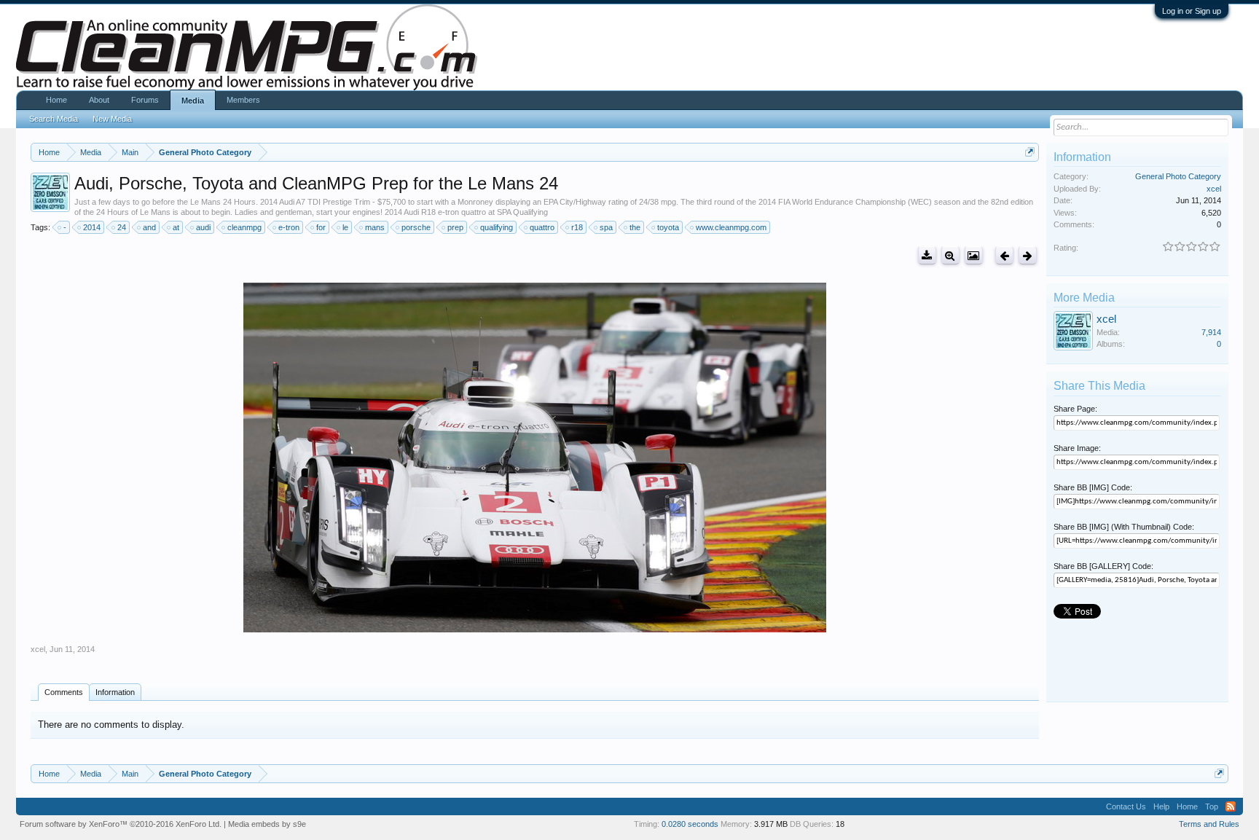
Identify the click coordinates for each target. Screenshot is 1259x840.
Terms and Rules (1209, 824)
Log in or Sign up (1191, 11)
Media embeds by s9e (267, 824)
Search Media (53, 118)
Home (56, 99)
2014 (92, 227)
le (345, 227)
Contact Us (1126, 806)
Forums (145, 99)
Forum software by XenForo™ (120, 824)
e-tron (288, 227)
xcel (38, 649)
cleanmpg (244, 227)
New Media (112, 118)
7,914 (1211, 332)
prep (455, 227)
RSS (1230, 806)
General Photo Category (1178, 176)
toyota (668, 227)
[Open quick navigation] (1030, 152)
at (176, 227)
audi (203, 227)
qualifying (496, 227)
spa (606, 227)
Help (1161, 806)
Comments (63, 692)
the (635, 227)
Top (1211, 806)
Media (192, 100)
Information (115, 692)
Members (243, 99)
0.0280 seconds (690, 824)
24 (121, 227)
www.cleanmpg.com (731, 227)
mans (375, 227)
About (99, 99)
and (149, 227)
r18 (577, 227)
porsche (416, 227)
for (321, 227)
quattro (542, 227)
